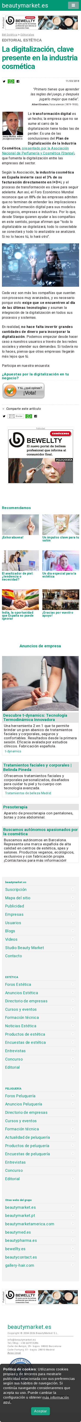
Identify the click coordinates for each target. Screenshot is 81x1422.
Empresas (14, 914)
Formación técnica (22, 1017)
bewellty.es (15, 1249)
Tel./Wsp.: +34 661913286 (23, 1343)
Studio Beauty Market (24, 947)
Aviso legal (14, 1353)
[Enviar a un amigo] (16, 417)
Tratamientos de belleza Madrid (28, 793)
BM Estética (9, 34)
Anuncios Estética (21, 993)
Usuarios (13, 923)
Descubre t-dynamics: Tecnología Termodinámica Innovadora (35, 717)
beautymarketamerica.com (29, 1224)
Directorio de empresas (26, 1001)
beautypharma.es (21, 1240)
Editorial (12, 1067)
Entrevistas (15, 1051)
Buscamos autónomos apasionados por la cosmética (40, 831)
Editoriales (27, 34)
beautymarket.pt (20, 1215)
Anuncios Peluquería (23, 1104)
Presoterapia (15, 807)
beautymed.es (18, 1232)
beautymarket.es (25, 5)
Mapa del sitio (17, 898)
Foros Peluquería (20, 1096)
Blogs (10, 931)
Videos (11, 939)
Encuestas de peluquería (27, 1154)
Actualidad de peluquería (27, 1137)
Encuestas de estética (25, 1042)
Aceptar (40, 1411)
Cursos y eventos (21, 1009)
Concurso (14, 1059)
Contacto (13, 956)
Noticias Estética (20, 1026)
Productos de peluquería (27, 1145)
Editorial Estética (22, 40)
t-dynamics (13, 751)
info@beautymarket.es (22, 1339)
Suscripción (16, 889)
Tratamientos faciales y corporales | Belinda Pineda (37, 767)
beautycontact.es (21, 1257)
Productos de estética (25, 1034)
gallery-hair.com (19, 1265)
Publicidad (14, 906)
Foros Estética (18, 984)
